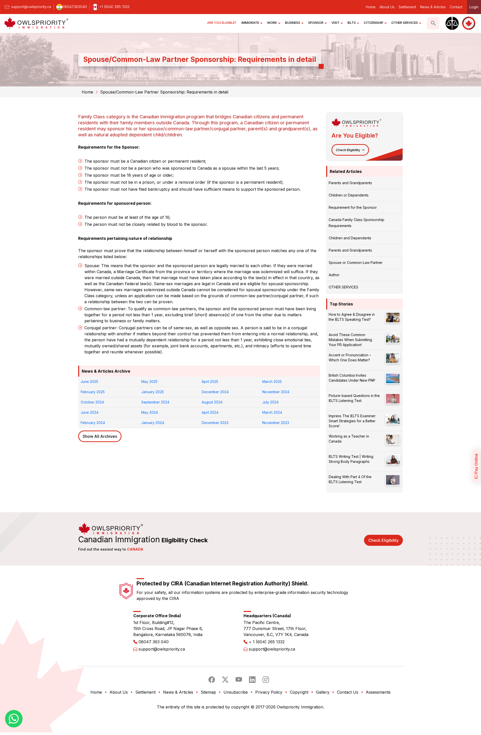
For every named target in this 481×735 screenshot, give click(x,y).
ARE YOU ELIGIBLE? (221, 23)
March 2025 (272, 381)
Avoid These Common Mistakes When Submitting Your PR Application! (350, 340)
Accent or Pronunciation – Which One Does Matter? (350, 357)
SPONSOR (315, 23)
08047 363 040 (154, 641)
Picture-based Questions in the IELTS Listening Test (354, 398)
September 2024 (155, 402)
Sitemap (208, 692)
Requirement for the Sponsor (353, 207)
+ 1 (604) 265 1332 (267, 641)
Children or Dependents (349, 195)
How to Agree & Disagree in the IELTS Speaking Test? (352, 317)
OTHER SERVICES (404, 23)
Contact (456, 7)
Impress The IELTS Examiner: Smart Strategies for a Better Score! (352, 421)
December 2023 (215, 423)
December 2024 (215, 392)
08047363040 (75, 7)
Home (371, 7)
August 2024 (212, 402)
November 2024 (275, 392)
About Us (387, 7)
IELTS (351, 23)
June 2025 (89, 381)
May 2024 (149, 412)
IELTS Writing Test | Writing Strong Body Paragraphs (351, 459)
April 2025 (210, 381)
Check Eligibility (348, 150)
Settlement (407, 7)
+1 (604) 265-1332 (114, 7)
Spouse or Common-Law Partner (356, 262)
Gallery (322, 692)
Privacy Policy (268, 692)
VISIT (335, 23)
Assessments (378, 692)
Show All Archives (100, 436)
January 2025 (152, 392)
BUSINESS (292, 23)
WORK (272, 23)
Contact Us (347, 692)
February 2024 (93, 423)
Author (334, 275)
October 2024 (92, 402)
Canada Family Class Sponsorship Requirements (356, 223)
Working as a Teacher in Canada (349, 438)
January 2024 (152, 423)
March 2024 (272, 412)
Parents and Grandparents (350, 183)
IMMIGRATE (250, 23)
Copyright (299, 692)
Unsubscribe (235, 692)
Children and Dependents (350, 238)
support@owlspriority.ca (30, 7)
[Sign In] (451, 23)
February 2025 (93, 392)
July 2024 (270, 402)
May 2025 (149, 381)
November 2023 (275, 423)
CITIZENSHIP (373, 23)
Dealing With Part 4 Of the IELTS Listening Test (350, 479)
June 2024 (89, 412)
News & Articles (433, 7)
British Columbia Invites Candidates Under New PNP (352, 377)
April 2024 (210, 412)
